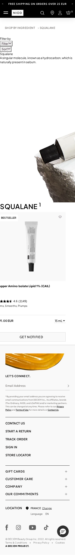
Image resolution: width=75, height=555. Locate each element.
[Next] (72, 3)
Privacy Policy (41, 542)
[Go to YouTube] (32, 527)
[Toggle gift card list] (66, 471)
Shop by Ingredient (20, 28)
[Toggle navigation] (6, 13)
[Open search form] (42, 13)
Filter (5, 43)
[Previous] (2, 3)
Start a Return (18, 431)
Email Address (15, 386)
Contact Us (53, 410)
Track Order (16, 439)
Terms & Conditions (16, 542)
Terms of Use (22, 410)
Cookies (60, 542)
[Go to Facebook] (6, 527)
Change (47, 508)
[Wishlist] (60, 214)
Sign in (11, 447)
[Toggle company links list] (66, 486)
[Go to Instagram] (18, 527)
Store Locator (18, 455)
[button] (63, 531)
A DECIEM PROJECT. (17, 546)
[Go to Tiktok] (46, 527)
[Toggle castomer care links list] (66, 479)
